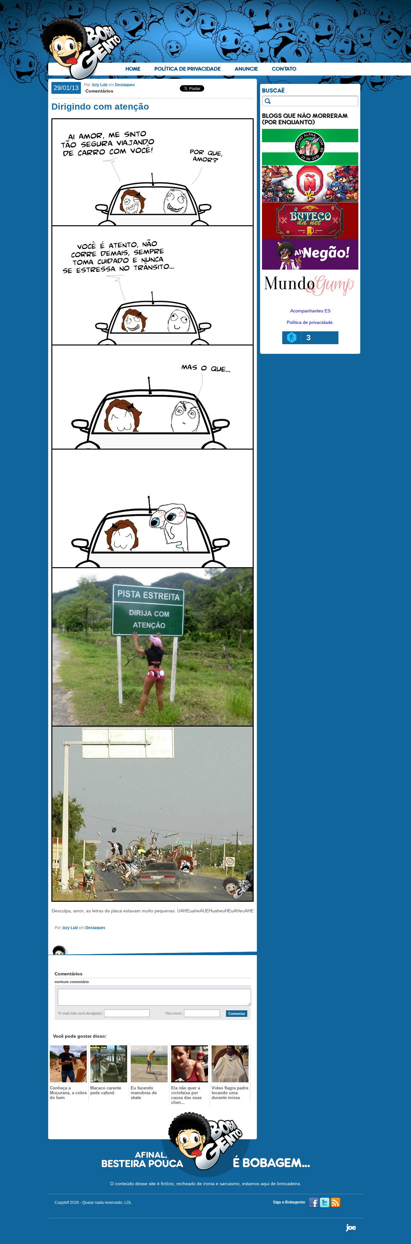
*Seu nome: (174, 1013)
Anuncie (246, 69)
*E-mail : (80, 1013)
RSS (335, 1202)
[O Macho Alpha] (310, 163)
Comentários (98, 91)
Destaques (125, 85)
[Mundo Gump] (310, 300)
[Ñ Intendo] (310, 200)
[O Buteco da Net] (310, 237)
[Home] (82, 48)
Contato (284, 69)
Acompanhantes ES (310, 310)
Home (133, 69)
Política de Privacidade (187, 69)
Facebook (313, 1202)
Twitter (324, 1202)
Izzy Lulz (100, 85)
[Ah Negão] (310, 268)
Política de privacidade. (310, 322)
